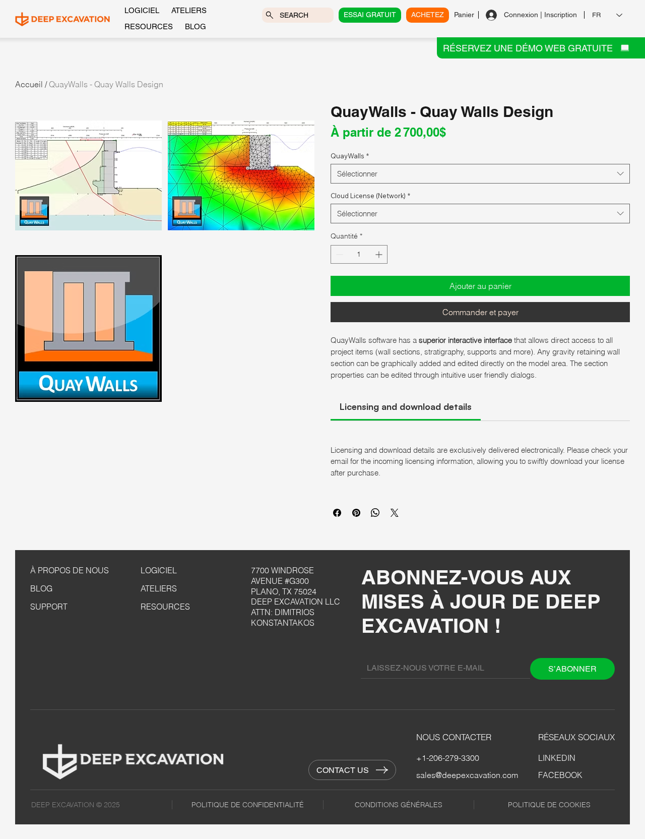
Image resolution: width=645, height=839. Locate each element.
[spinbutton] (359, 254)
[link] (406, 406)
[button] (88, 175)
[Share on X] (395, 513)
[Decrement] (338, 254)
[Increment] (379, 254)
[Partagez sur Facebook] (337, 513)
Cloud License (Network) (370, 196)
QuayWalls (350, 156)
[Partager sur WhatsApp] (375, 513)
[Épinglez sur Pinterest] (356, 513)
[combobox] (480, 174)
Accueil (29, 84)
